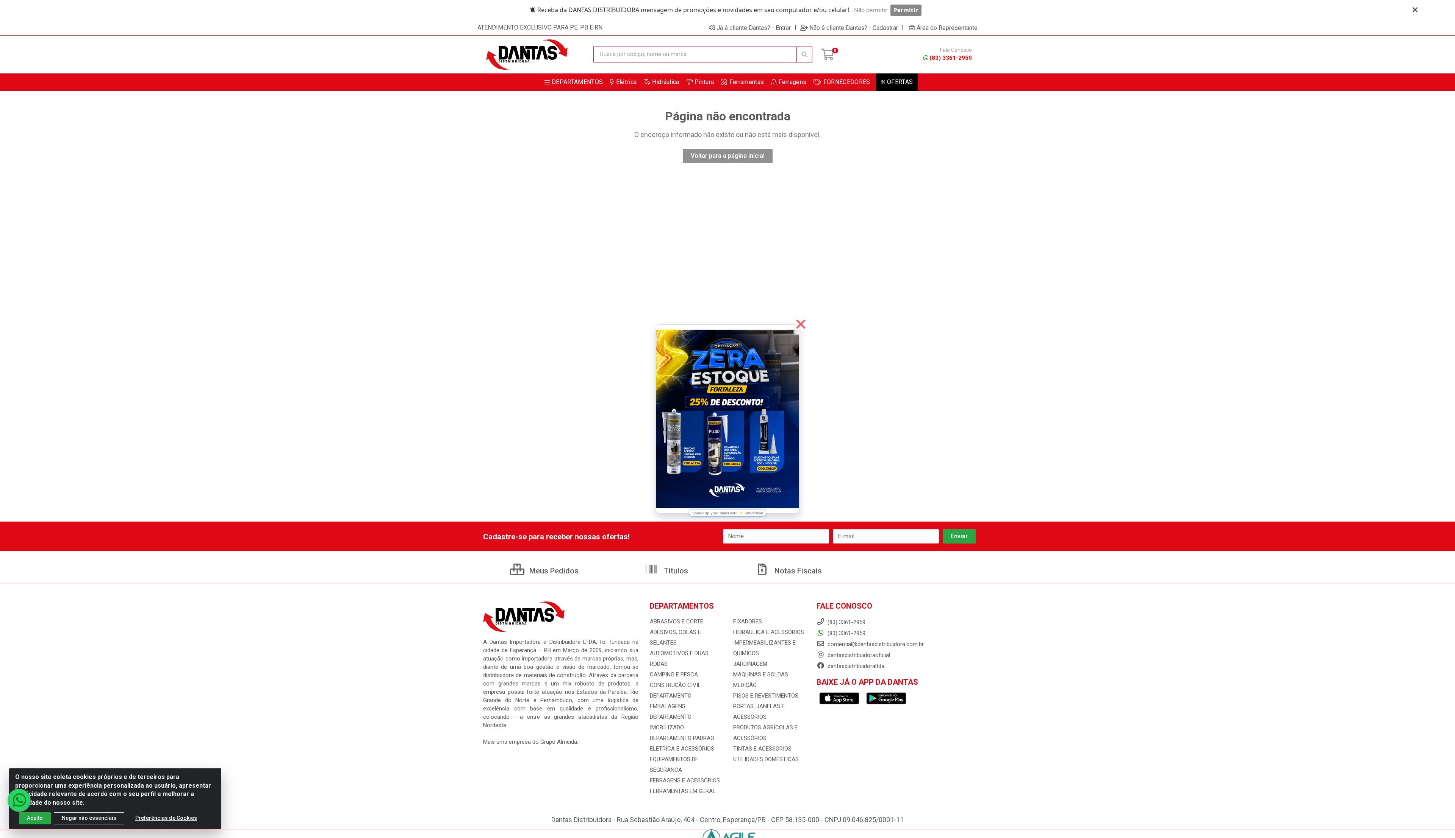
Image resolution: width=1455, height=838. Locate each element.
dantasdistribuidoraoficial (858, 655)
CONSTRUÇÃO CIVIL (675, 685)
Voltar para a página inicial (728, 155)
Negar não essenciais (89, 818)
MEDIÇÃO (745, 685)
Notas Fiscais (797, 570)
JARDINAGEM (750, 663)
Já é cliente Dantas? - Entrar (754, 28)
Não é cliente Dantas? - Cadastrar (853, 28)
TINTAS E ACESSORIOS (762, 748)
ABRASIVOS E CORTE (676, 621)
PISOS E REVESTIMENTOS (765, 695)
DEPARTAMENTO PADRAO (682, 738)
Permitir (906, 10)
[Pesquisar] (804, 54)
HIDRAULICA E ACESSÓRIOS (768, 632)
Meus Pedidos (553, 570)
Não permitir (870, 10)
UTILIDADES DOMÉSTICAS (766, 759)
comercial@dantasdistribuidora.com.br (875, 644)
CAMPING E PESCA (674, 674)
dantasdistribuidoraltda (855, 666)
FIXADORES (747, 621)
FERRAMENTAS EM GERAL (683, 791)
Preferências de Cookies (166, 818)
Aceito (35, 818)
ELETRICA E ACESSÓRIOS (682, 748)
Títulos (675, 570)
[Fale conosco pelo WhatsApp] (19, 800)
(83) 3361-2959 (950, 58)
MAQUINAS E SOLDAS (760, 674)
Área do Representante (947, 28)
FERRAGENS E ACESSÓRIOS (685, 780)
